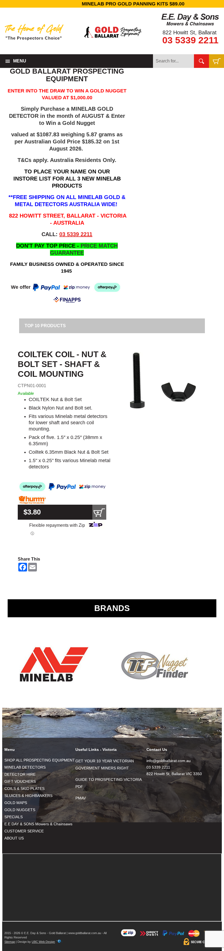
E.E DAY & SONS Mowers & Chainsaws (38, 824)
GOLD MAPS (15, 802)
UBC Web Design (43, 941)
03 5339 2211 (190, 40)
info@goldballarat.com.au (168, 761)
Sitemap (9, 941)
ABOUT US (14, 838)
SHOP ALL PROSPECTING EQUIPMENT (39, 760)
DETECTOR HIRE (20, 774)
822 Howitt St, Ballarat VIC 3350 (174, 774)
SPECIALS (13, 817)
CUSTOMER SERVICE (24, 831)
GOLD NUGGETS (19, 810)
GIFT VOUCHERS (20, 781)
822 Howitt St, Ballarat (190, 32)
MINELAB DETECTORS (25, 767)
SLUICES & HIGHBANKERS (28, 795)
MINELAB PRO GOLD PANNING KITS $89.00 (112, 4)
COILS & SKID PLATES (24, 788)
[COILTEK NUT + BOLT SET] (163, 380)
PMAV (80, 798)
